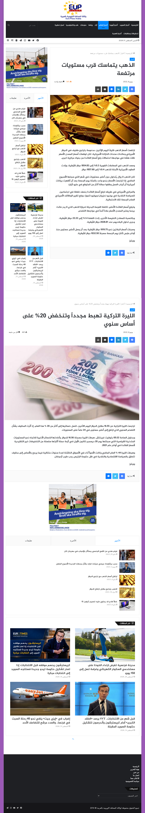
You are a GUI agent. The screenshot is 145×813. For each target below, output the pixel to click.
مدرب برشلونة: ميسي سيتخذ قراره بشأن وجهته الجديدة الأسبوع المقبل (18, 132)
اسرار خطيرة (59, 25)
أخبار (122, 53)
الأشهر (40, 98)
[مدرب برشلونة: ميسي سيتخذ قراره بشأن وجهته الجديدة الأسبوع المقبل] (35, 129)
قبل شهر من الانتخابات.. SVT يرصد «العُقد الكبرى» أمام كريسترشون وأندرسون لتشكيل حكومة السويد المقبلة (35, 269)
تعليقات (13, 98)
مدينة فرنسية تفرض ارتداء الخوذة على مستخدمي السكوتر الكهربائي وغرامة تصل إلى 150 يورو (35, 224)
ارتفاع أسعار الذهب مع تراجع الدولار (18, 148)
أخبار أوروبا (114, 25)
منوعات (83, 25)
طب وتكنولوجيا (72, 25)
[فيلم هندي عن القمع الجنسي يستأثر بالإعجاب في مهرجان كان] (35, 112)
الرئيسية (134, 25)
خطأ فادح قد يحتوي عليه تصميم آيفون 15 (18, 176)
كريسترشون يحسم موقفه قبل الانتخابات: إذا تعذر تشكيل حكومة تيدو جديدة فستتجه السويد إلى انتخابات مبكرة (18, 225)
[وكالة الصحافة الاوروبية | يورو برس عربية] (72, 10)
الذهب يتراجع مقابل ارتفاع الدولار (19, 162)
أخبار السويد (124, 25)
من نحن (136, 772)
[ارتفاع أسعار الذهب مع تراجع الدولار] (35, 149)
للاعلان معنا (134, 778)
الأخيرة (27, 98)
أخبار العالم (103, 25)
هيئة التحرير (134, 769)
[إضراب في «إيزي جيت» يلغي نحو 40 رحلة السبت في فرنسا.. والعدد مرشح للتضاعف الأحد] (18, 251)
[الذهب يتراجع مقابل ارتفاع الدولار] (35, 163)
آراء (96, 25)
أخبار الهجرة (116, 33)
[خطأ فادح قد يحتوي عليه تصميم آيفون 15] (35, 177)
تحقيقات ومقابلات (130, 33)
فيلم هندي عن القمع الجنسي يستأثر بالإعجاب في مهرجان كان (18, 113)
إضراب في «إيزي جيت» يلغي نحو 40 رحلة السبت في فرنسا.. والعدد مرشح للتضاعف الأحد (19, 266)
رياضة (90, 25)
